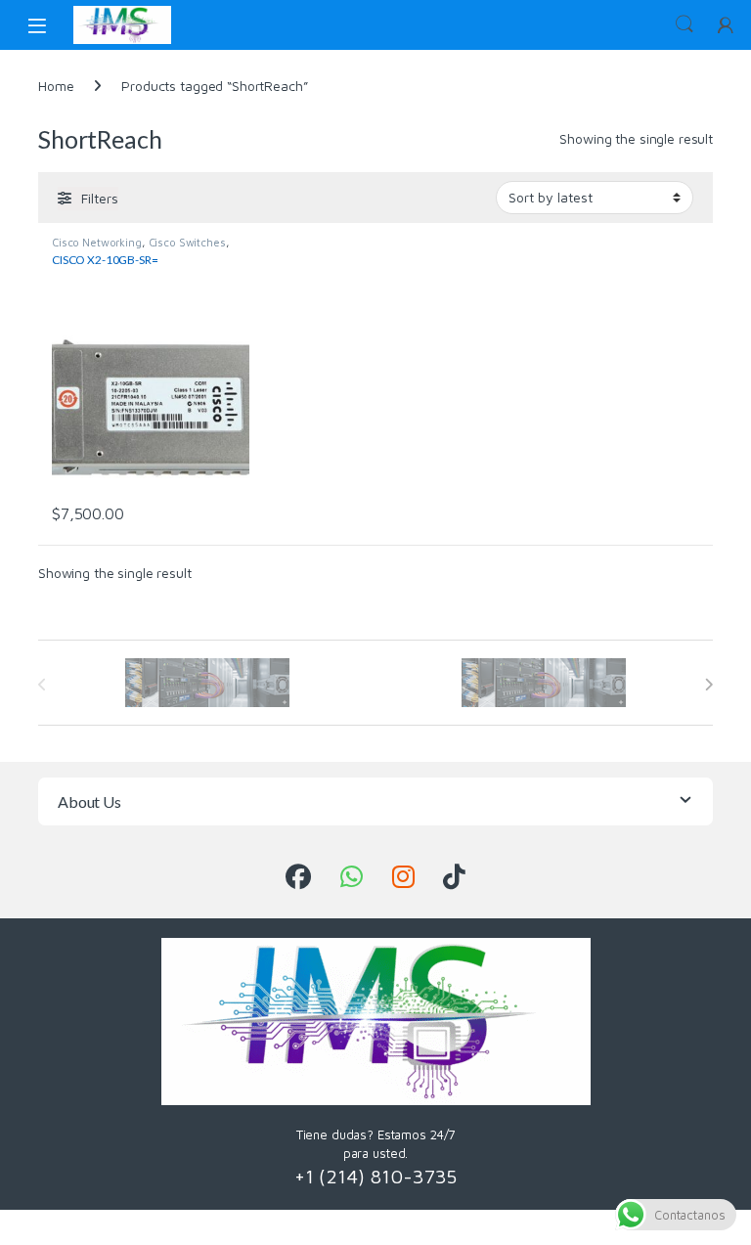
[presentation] (708, 684)
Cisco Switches (187, 242)
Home (55, 85)
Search (684, 24)
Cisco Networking (97, 242)
